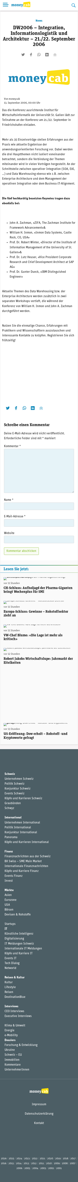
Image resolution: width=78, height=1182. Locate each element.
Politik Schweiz (14, 783)
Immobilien (12, 1059)
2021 (42, 1158)
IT (6, 928)
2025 (11, 1158)
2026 (3, 1158)
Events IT (10, 958)
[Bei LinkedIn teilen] (47, 54)
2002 (51, 1168)
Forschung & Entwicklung (21, 1045)
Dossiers (10, 1040)
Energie (9, 1030)
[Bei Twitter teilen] (23, 54)
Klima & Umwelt (15, 1025)
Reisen (9, 992)
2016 (3, 1163)
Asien (8, 895)
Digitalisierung (14, 938)
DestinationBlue (15, 997)
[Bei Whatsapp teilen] (39, 54)
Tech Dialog (12, 963)
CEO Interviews (14, 1011)
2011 (41, 1163)
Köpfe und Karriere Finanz (22, 871)
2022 (34, 1158)
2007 (73, 1163)
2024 (19, 1158)
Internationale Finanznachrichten (26, 866)
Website (9, 533)
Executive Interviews (18, 1016)
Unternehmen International (22, 822)
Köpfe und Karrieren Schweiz (23, 798)
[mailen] (55, 54)
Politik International (18, 827)
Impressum (39, 1104)
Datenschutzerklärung (39, 1113)
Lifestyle (10, 987)
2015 (11, 1163)
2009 (57, 1163)
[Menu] (5, 5)
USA (7, 904)
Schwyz (9, 808)
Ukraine (10, 1050)
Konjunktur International (21, 832)
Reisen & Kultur (15, 977)
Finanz (9, 851)
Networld (10, 968)
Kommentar (12, 446)
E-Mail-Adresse (15, 516)
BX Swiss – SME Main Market (23, 861)
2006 (19, 1168)
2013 (26, 1163)
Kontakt (39, 1123)
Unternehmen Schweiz (19, 778)
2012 (34, 1163)
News (39, 20)
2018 (65, 1158)
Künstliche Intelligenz (19, 933)
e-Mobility (11, 1035)
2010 (49, 1163)
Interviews (11, 1006)
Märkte (9, 890)
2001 (59, 1168)
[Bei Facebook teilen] (31, 54)
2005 (27, 1168)
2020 (50, 1158)
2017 (73, 1158)
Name (8, 500)
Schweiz (10, 774)
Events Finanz (14, 876)
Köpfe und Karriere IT (19, 953)
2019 (58, 1158)
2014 (18, 1163)
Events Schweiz (14, 793)
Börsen (9, 909)
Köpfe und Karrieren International (27, 842)
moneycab (14, 99)
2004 (35, 1168)
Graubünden (13, 803)
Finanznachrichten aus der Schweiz (28, 856)
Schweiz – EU (13, 1054)
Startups (10, 924)
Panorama (11, 837)
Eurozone (10, 900)
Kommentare (13, 1064)
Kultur (9, 982)
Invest (9, 880)
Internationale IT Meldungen (23, 948)
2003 (43, 1168)
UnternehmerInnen (17, 1069)
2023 (27, 1158)
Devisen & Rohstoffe (18, 914)
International (13, 817)
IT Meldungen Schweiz (19, 943)
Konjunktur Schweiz (17, 788)
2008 (65, 1163)
